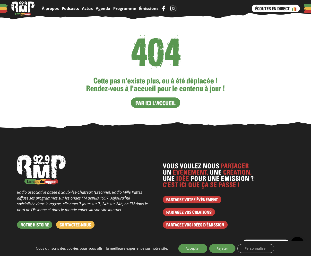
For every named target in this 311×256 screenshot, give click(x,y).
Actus (87, 8)
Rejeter (222, 248)
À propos (50, 8)
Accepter (193, 248)
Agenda (103, 8)
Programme (124, 8)
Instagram (173, 8)
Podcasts (70, 8)
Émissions (148, 8)
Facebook (163, 8)
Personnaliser (256, 248)
